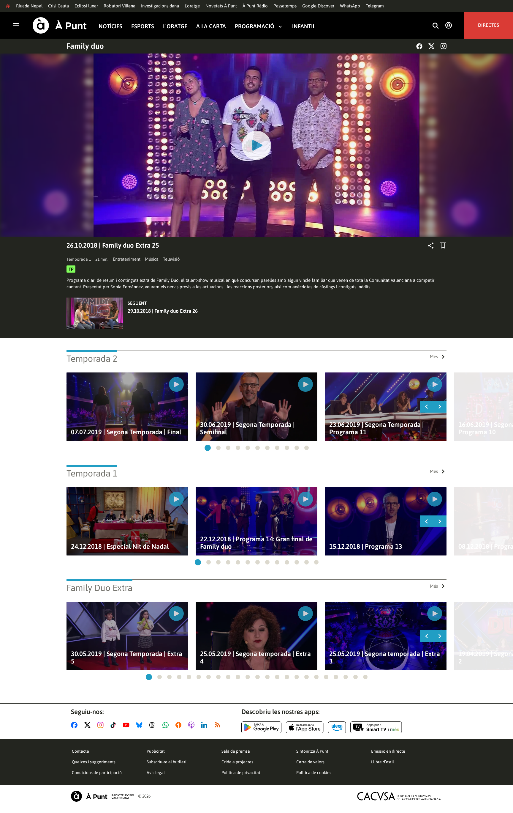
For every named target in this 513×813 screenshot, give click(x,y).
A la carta (211, 26)
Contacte (80, 751)
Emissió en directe (388, 751)
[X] (431, 46)
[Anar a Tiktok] (114, 725)
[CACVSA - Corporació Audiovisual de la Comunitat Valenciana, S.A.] (399, 796)
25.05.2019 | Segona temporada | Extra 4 (255, 657)
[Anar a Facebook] (75, 725)
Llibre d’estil (382, 761)
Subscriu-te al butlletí (166, 761)
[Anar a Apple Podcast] (192, 725)
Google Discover (318, 5)
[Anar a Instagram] (101, 725)
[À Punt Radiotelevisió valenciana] (102, 796)
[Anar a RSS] (219, 725)
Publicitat (156, 751)
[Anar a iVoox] (179, 725)
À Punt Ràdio (255, 5)
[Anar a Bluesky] (140, 725)
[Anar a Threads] (153, 725)
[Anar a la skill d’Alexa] (337, 727)
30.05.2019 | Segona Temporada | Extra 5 (126, 657)
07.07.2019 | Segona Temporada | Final (126, 432)
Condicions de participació (97, 772)
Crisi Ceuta (58, 5)
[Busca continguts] (435, 26)
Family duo (85, 46)
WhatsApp (350, 5)
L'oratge (192, 5)
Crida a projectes (237, 761)
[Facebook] (419, 46)
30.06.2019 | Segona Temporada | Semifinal (247, 428)
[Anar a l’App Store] (305, 727)
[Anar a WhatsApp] (166, 725)
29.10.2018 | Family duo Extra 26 (163, 311)
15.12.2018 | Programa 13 (365, 546)
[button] (208, 448)
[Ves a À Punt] (60, 25)
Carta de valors (310, 761)
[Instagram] (443, 46)
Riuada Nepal (29, 5)
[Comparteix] (430, 246)
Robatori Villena (119, 5)
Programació (254, 26)
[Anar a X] (88, 725)
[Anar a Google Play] (261, 727)
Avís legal (156, 772)
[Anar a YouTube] (127, 725)
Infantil (303, 26)
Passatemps (285, 5)
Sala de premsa (235, 751)
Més (434, 356)
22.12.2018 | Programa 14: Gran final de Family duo (256, 542)
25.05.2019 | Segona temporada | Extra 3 (384, 657)
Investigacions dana (160, 5)
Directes (488, 25)
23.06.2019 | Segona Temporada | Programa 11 (376, 428)
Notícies (110, 26)
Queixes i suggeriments (93, 761)
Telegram (375, 5)
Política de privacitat (240, 772)
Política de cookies (313, 772)
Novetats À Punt (221, 5)
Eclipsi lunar (86, 5)
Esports (142, 26)
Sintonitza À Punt (312, 751)
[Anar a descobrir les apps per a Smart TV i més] (376, 727)
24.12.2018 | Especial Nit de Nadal (120, 546)
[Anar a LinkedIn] (205, 725)
